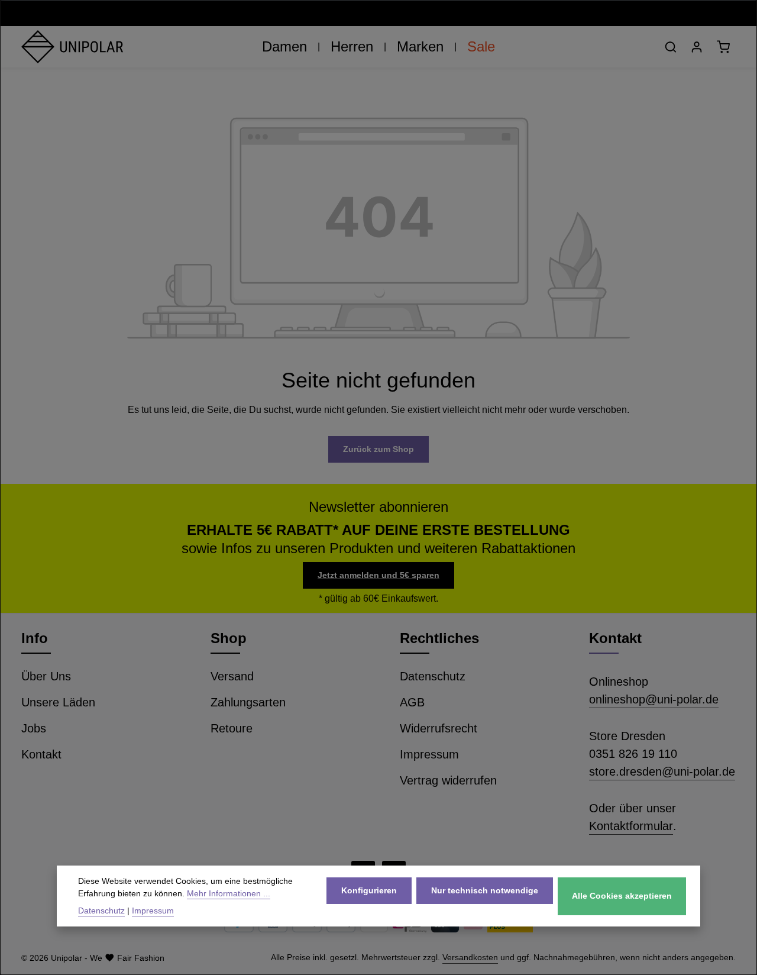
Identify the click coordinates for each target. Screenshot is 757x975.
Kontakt (41, 754)
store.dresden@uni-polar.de (662, 771)
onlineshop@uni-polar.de (654, 699)
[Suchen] (670, 47)
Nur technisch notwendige (484, 890)
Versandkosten (470, 957)
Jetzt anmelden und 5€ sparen (378, 575)
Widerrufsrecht (438, 728)
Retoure (232, 728)
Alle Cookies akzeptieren (622, 895)
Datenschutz (432, 676)
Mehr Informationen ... (228, 893)
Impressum (429, 754)
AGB (412, 702)
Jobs (33, 728)
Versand (232, 676)
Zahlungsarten (248, 702)
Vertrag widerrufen (448, 780)
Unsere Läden (58, 702)
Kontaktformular (631, 825)
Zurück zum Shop (378, 449)
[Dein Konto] (697, 47)
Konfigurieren (369, 890)
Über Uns (46, 676)
